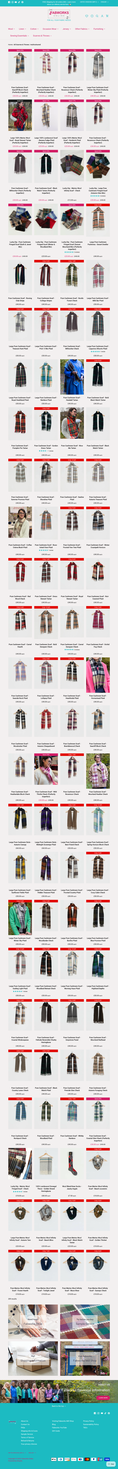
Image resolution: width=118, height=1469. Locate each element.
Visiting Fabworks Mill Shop (63, 1421)
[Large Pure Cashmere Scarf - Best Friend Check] (72, 819)
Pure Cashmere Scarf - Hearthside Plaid (72, 697)
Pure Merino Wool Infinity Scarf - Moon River (72, 1289)
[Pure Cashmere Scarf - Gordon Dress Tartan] (46, 423)
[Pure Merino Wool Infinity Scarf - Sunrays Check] (98, 1265)
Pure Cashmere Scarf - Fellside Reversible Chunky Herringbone (46, 1039)
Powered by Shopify (15, 1461)
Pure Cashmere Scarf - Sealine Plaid (72, 498)
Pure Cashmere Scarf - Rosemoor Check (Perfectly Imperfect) (72, 89)
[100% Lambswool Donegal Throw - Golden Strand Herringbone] (46, 1163)
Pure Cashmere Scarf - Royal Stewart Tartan (72, 597)
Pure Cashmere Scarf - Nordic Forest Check (72, 299)
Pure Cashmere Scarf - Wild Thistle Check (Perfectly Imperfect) (46, 794)
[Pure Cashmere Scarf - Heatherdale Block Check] (20, 769)
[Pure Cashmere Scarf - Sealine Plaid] (72, 475)
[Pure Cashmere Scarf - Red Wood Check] (20, 574)
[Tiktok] (19, 2)
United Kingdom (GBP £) (88, 2)
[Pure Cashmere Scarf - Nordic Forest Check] (72, 276)
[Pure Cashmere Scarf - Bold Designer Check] (46, 622)
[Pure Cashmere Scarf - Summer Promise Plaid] (20, 475)
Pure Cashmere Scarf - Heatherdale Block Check (20, 793)
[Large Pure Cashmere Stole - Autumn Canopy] (20, 819)
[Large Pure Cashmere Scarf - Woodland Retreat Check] (46, 963)
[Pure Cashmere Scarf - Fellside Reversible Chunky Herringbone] (46, 1015)
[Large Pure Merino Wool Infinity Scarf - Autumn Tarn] (20, 1215)
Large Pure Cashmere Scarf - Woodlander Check (46, 939)
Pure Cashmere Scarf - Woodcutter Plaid (20, 745)
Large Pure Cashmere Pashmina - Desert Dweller (98, 243)
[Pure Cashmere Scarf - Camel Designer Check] (72, 622)
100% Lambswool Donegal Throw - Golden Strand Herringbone (46, 1188)
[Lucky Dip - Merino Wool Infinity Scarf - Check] (72, 165)
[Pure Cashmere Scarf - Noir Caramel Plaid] (98, 574)
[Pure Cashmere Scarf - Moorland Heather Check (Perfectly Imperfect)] (46, 65)
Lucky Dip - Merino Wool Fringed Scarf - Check (20, 1187)
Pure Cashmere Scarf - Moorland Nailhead (98, 1038)
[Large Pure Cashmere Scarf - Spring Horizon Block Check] (98, 819)
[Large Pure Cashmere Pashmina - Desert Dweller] (98, 220)
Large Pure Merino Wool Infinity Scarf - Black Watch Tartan (72, 1240)
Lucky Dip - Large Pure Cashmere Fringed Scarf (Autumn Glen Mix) (98, 190)
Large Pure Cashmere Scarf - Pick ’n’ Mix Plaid (46, 347)
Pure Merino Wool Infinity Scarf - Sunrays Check (98, 1289)
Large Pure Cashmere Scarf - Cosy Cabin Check (98, 891)
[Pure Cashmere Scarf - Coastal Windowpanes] (20, 1015)
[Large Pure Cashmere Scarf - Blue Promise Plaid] (98, 915)
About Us (24, 1421)
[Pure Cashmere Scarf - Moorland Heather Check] (98, 771)
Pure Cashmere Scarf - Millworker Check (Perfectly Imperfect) (20, 190)
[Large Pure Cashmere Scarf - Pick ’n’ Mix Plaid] (46, 324)
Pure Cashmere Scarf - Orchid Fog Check (98, 645)
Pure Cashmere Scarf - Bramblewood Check (72, 745)
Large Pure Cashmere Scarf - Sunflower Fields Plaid (20, 891)
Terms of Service (27, 1437)
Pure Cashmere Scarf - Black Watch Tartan (98, 447)
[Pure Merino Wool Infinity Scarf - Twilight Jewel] (46, 1265)
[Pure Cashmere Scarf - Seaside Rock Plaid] (20, 673)
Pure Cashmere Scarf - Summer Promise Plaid (20, 498)
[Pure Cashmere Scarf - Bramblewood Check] (72, 721)
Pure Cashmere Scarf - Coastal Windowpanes (20, 1038)
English (104, 2)
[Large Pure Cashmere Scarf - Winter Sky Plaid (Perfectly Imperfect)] (98, 65)
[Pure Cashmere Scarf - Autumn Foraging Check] (98, 1065)
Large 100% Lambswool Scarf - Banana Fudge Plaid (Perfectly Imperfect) (46, 140)
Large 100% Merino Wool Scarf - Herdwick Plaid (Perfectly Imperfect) (72, 140)
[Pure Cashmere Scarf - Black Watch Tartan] (98, 423)
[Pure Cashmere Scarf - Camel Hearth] (20, 622)
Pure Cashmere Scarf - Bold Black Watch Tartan (98, 399)
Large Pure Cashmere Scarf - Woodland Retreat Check (46, 987)
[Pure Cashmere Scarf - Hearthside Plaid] (72, 673)
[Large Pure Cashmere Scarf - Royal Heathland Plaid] (20, 375)
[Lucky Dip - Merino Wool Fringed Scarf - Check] (20, 1163)
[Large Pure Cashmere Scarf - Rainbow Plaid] (46, 375)
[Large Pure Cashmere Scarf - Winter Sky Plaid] (20, 917)
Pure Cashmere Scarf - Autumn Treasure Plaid (98, 498)
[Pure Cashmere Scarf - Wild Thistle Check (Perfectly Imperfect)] (46, 769)
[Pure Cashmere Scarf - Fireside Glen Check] (72, 1065)
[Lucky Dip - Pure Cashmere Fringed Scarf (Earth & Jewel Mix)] (20, 219)
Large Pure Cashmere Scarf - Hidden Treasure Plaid (46, 891)
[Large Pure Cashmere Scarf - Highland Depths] (98, 963)
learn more (103, 1398)
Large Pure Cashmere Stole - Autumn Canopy (20, 843)
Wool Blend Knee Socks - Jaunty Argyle (72, 1187)
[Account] (102, 16)
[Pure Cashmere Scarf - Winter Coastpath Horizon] (98, 523)
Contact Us (25, 1424)
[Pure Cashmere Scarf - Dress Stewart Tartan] (46, 574)
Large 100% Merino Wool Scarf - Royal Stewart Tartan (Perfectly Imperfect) (20, 140)
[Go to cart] (107, 16)
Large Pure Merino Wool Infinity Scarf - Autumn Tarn (20, 1239)
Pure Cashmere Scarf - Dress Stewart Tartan (46, 597)
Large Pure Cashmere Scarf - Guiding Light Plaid (20, 987)
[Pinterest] (22, 2)
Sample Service (27, 1434)
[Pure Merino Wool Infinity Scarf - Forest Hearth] (20, 1265)
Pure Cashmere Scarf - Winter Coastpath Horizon (98, 546)
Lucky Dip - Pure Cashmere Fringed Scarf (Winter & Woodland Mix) (46, 244)
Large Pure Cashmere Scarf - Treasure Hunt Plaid (20, 347)
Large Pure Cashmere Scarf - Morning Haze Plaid (72, 987)
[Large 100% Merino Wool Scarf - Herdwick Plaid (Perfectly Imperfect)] (72, 115)
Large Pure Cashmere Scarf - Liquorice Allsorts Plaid (98, 347)
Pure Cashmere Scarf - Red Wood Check (20, 597)
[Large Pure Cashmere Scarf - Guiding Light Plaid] (20, 963)
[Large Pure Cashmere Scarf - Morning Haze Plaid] (72, 963)
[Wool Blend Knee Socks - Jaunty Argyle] (72, 1163)
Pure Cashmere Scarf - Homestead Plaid (98, 697)
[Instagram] (12, 2)
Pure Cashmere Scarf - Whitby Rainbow (72, 1137)
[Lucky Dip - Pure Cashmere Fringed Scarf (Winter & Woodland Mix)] (46, 219)
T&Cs (85, 1428)
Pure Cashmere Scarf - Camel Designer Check (72, 645)
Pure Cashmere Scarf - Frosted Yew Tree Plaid (72, 546)
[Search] (97, 16)
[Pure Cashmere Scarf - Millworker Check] (72, 324)
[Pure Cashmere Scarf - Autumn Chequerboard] (46, 721)
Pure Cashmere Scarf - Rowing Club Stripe (20, 299)
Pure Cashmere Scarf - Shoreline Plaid (46, 498)
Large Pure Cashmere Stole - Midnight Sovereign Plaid (46, 843)
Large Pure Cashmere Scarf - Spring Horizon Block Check (98, 843)
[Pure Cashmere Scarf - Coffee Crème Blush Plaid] (20, 522)
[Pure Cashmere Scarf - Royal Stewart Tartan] (72, 574)
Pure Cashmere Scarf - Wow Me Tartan (72, 447)
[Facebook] (9, 2)
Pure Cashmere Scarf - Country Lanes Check (20, 1089)
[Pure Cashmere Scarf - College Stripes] (46, 276)
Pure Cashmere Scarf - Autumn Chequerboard (46, 745)
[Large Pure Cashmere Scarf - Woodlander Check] (46, 915)
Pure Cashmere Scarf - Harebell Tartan (72, 399)
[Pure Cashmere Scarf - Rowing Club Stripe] (20, 276)
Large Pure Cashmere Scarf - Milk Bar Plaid (98, 299)
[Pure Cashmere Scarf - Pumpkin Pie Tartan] (20, 423)
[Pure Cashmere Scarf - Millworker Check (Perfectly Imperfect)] (20, 166)
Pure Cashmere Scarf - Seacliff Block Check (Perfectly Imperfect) (20, 89)
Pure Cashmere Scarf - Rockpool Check (20, 1137)
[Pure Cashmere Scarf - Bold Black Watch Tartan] (98, 375)
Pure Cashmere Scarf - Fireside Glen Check (72, 1089)
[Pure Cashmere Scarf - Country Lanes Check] (20, 1065)
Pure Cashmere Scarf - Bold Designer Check (46, 645)
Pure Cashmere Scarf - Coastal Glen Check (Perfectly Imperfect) (98, 1138)
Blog (54, 1424)
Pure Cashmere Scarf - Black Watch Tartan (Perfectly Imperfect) (46, 190)
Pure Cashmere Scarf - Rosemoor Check (72, 793)
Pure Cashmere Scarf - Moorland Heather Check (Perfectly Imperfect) (46, 89)
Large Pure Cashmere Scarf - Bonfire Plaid (72, 939)
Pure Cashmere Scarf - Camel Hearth (20, 645)
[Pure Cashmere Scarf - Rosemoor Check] (72, 769)
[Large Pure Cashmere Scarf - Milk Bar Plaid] (98, 276)
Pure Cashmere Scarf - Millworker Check (72, 347)
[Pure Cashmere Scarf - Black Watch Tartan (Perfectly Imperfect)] (46, 166)
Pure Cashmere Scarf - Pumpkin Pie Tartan (20, 447)
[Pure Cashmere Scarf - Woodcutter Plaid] (20, 721)
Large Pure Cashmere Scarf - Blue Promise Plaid (98, 939)
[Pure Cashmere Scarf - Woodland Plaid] (46, 1113)
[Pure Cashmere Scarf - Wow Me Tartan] (72, 423)
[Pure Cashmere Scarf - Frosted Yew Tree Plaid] (72, 523)
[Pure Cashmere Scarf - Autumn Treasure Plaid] (98, 475)
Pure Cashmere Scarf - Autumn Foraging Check (98, 1089)
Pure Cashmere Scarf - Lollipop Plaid (46, 697)
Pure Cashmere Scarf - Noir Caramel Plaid (98, 597)
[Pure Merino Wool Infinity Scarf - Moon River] (72, 1265)
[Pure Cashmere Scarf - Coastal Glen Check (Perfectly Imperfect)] (98, 1113)
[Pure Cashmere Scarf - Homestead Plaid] (98, 675)
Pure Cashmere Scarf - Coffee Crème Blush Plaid (20, 546)
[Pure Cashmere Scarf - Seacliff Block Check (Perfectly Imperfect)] (20, 65)
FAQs (23, 1428)
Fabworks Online (27, 1459)
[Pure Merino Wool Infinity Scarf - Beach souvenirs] (98, 1163)
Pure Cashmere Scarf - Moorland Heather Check (98, 793)
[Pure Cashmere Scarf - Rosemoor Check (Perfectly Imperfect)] (72, 65)
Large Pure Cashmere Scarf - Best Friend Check (72, 843)
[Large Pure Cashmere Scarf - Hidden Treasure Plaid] (46, 867)
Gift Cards (56, 1431)
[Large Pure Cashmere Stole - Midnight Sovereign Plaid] (46, 819)
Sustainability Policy (91, 1424)
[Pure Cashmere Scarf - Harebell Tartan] (72, 377)
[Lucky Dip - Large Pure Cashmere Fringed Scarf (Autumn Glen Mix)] (98, 165)
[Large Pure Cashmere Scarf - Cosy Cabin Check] (98, 867)
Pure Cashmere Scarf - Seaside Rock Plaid (20, 697)
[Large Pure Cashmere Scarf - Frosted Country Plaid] (72, 867)
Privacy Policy (88, 1421)
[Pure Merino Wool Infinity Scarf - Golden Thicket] (98, 1215)
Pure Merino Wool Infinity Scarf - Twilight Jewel (46, 1289)
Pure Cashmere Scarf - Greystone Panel (72, 1038)
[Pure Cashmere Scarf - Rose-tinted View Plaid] (46, 523)
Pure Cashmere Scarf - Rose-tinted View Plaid (46, 546)
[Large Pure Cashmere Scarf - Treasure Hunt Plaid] (20, 324)
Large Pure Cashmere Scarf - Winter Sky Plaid (20, 939)
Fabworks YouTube (59, 1428)
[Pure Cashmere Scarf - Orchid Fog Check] (98, 622)
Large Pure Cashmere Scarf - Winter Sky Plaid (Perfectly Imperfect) (98, 89)
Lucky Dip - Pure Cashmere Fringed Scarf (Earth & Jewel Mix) (20, 244)
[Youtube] (16, 2)
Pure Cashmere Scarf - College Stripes (46, 299)
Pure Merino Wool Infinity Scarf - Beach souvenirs (98, 1187)
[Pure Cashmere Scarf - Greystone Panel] (72, 1015)
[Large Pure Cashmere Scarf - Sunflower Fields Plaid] (20, 867)
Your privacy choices (29, 1444)
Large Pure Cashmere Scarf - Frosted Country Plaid (72, 891)
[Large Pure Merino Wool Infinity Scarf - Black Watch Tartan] (72, 1215)
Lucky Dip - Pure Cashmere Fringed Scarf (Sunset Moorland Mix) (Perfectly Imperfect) (72, 245)
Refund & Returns (27, 1441)
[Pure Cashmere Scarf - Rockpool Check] (20, 1113)
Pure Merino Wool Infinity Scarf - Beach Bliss (46, 1239)
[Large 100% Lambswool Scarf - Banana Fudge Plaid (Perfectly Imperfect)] (46, 115)
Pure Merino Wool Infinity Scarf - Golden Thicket (98, 1239)
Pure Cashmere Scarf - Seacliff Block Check (98, 745)
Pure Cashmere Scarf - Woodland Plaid (46, 1137)
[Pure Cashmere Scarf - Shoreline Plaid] (46, 475)
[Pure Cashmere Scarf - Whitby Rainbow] (72, 1113)
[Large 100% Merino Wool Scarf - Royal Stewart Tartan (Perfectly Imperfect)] (20, 115)
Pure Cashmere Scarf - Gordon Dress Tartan (46, 447)
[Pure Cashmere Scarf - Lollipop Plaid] (46, 673)
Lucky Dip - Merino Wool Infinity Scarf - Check (72, 189)
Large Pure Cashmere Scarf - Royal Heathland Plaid (20, 399)
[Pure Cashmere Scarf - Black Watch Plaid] (46, 1065)
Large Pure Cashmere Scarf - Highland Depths (98, 987)
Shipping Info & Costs (29, 1431)
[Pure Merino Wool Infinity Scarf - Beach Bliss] (46, 1215)
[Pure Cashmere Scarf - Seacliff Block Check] (98, 721)
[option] (59, 1391)
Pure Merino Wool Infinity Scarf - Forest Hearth (20, 1289)
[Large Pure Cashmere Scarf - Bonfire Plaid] (72, 915)
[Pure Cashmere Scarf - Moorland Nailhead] (98, 1015)
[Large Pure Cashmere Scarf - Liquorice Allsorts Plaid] (98, 324)
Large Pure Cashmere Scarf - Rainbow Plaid (46, 399)
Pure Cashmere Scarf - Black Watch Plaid (46, 1089)
